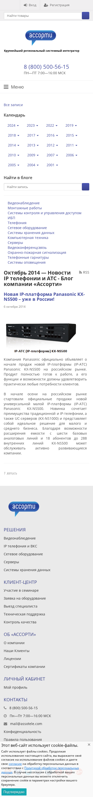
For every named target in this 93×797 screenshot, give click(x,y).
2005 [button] (12, 165)
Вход (32, 5)
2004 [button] (31, 165)
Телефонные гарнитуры (28, 257)
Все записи (13, 104)
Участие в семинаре (21, 590)
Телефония (17, 222)
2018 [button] (12, 135)
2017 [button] (31, 135)
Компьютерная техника (28, 237)
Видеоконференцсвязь (27, 247)
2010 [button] (12, 155)
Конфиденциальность (22, 731)
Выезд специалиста (20, 606)
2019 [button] (69, 125)
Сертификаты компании (24, 666)
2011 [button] (70, 145)
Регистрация (59, 5)
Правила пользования (23, 739)
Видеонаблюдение (24, 203)
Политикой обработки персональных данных (40, 770)
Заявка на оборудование (25, 598)
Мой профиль (15, 687)
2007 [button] (51, 155)
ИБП (11, 217)
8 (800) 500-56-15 (46, 66)
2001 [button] (51, 165)
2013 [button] (31, 145)
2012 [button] (51, 145)
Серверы (15, 242)
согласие (15, 764)
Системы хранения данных (31, 232)
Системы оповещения (27, 262)
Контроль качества (20, 622)
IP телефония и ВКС (20, 546)
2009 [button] (31, 155)
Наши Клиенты (17, 650)
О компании (14, 642)
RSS (86, 272)
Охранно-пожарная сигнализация (37, 252)
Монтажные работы (25, 208)
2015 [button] (70, 135)
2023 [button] (31, 125)
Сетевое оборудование (27, 227)
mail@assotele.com (26, 723)
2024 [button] (11, 125)
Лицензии (12, 658)
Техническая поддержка (24, 614)
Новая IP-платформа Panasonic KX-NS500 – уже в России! (44, 296)
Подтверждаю (14, 792)
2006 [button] (70, 155)
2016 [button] (51, 135)
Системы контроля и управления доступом (44, 213)
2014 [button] (12, 145)
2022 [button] (50, 125)
